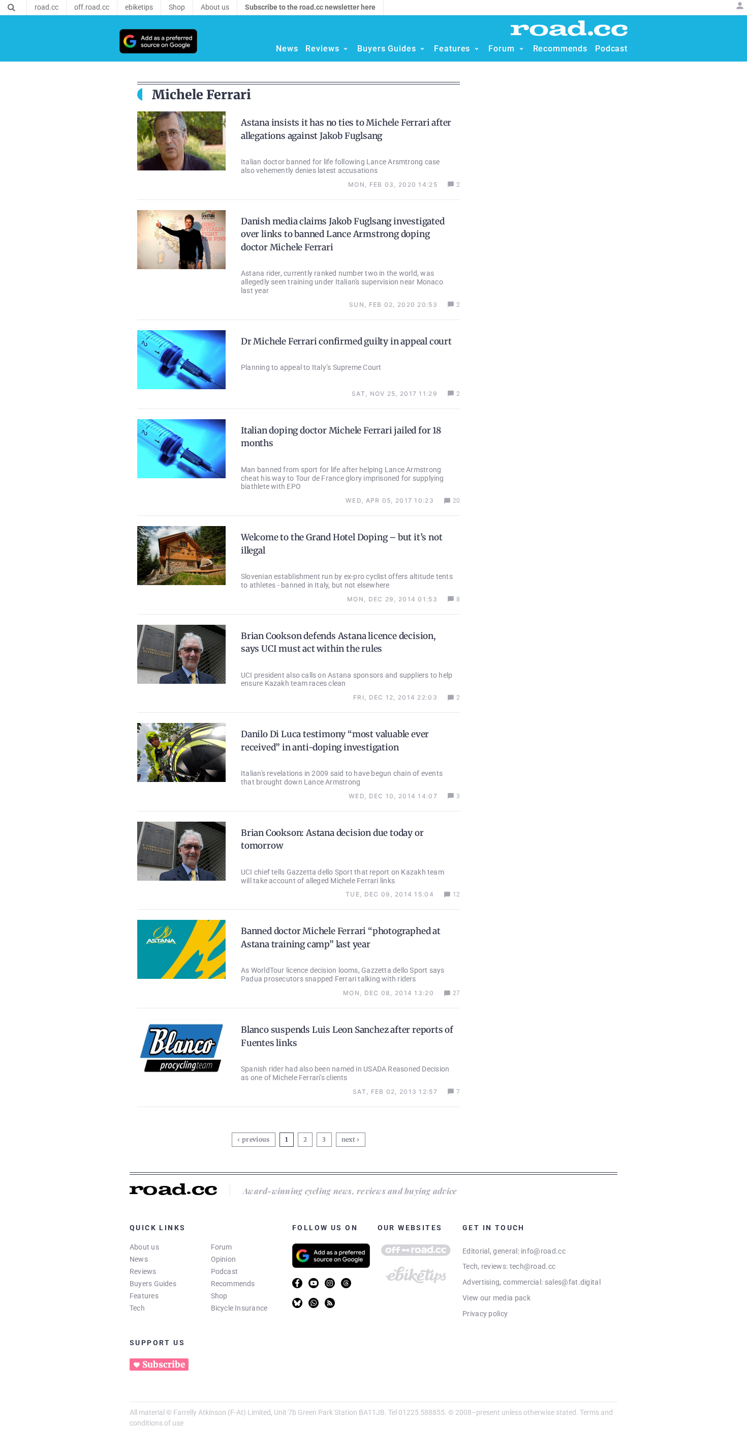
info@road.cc (543, 1251)
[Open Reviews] (345, 49)
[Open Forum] (521, 49)
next (348, 1139)
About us (144, 1247)
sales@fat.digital (573, 1282)
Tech (137, 1308)
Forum (221, 1247)
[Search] (11, 8)
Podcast (224, 1271)
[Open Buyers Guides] (422, 49)
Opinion (223, 1259)
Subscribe (163, 1364)
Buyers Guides (153, 1284)
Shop (219, 1296)
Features (144, 1296)
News (139, 1259)
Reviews (143, 1271)
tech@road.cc (533, 1266)
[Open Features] (477, 49)
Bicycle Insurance (239, 1308)
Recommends (233, 1284)
